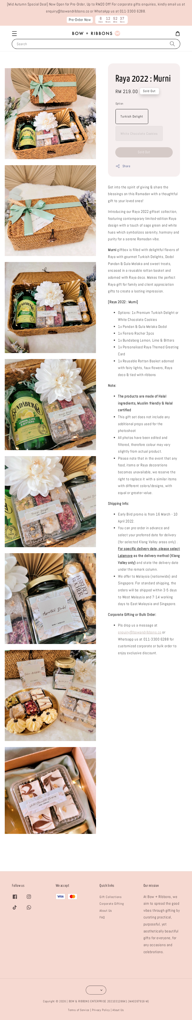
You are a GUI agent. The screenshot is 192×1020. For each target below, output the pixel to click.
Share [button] (126, 166)
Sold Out (144, 152)
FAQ (102, 917)
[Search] (172, 43)
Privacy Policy (101, 1010)
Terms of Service (78, 1010)
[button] (14, 33)
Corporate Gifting (112, 903)
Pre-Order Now (80, 19)
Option (119, 104)
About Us (106, 910)
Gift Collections (111, 897)
